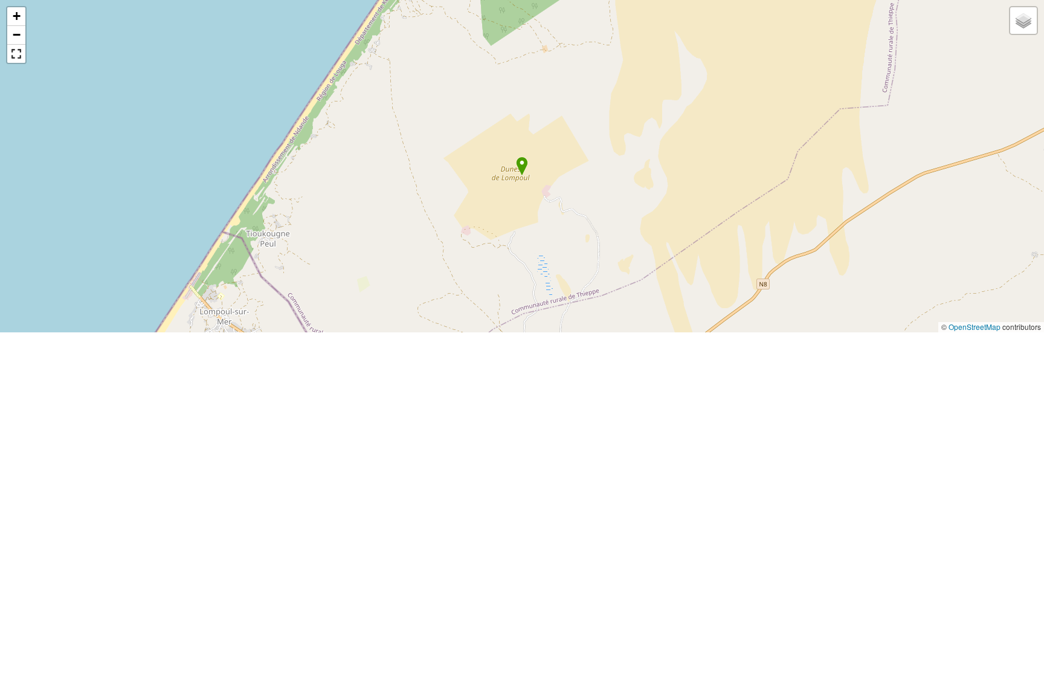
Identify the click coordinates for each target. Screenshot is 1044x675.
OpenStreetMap (974, 326)
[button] (522, 166)
